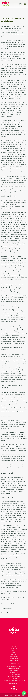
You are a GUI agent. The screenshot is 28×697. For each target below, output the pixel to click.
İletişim (14, 650)
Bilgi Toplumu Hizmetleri (14, 674)
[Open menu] (24, 3)
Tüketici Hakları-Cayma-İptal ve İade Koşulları (14, 680)
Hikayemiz (14, 648)
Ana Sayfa (14, 646)
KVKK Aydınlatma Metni (14, 668)
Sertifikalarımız (14, 656)
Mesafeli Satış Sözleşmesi (14, 676)
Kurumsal (14, 652)
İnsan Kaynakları (14, 660)
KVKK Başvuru (14, 670)
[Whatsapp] (24, 693)
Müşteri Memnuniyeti (14, 678)
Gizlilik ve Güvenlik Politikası (14, 666)
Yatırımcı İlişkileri (14, 658)
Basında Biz (14, 654)
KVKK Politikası (14, 672)
